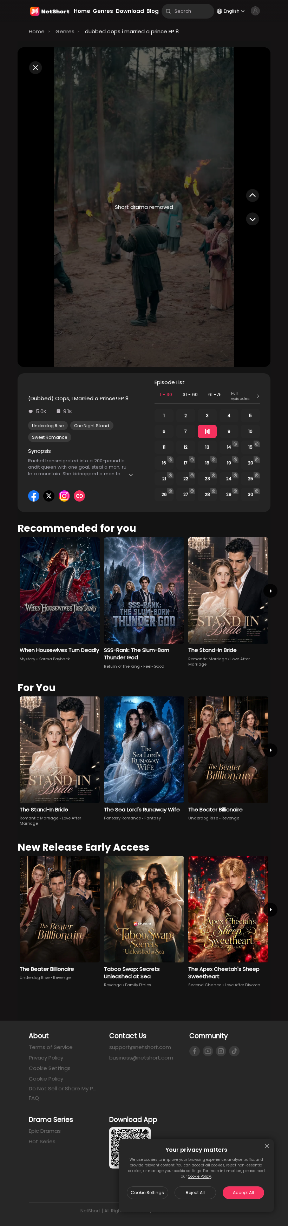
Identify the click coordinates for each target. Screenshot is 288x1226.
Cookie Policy (199, 1176)
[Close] (267, 1146)
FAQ (34, 1098)
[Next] (270, 591)
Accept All (243, 1193)
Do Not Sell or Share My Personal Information (64, 1088)
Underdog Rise (48, 426)
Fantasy (152, 818)
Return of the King (122, 666)
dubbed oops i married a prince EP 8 (132, 31)
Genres (64, 31)
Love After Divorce (242, 985)
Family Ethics (138, 985)
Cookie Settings (147, 1193)
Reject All (195, 1193)
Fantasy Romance (122, 818)
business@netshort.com (141, 1057)
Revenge (230, 818)
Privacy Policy (46, 1057)
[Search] (168, 11)
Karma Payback (54, 659)
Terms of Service (51, 1047)
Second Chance (204, 985)
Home (37, 31)
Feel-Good (153, 666)
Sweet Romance (49, 437)
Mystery (27, 659)
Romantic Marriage (207, 659)
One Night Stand (91, 426)
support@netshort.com (140, 1047)
